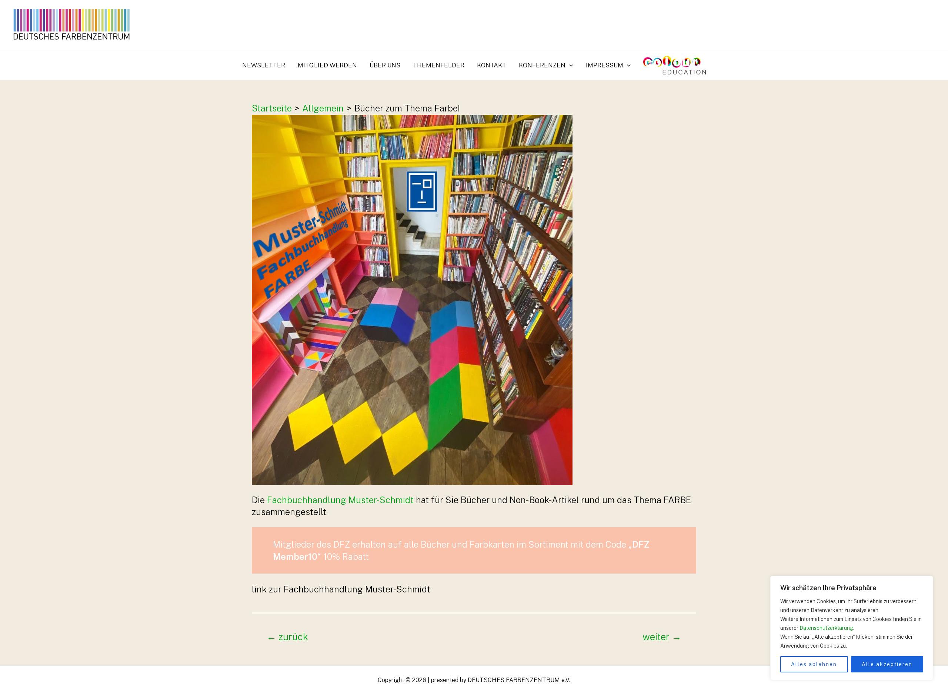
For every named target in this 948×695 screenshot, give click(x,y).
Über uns (385, 65)
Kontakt (491, 65)
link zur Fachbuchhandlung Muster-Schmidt (341, 589)
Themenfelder (438, 65)
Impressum (604, 65)
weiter (661, 637)
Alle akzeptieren (887, 664)
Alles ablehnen (814, 664)
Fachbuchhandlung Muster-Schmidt (340, 500)
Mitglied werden (327, 65)
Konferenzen (542, 65)
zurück (287, 637)
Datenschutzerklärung (826, 628)
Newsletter (263, 65)
